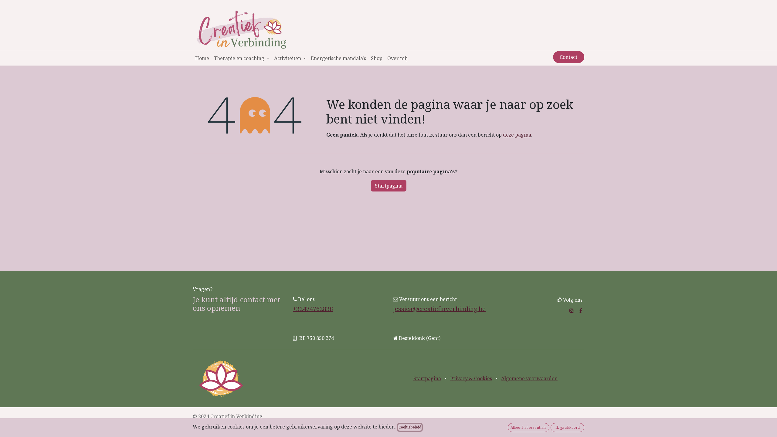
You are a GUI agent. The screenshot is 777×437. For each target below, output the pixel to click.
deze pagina (517, 134)
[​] (571, 310)
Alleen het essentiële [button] (529, 427)
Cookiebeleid (410, 427)
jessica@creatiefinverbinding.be (439, 309)
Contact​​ (568, 57)
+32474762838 (313, 309)
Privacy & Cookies (471, 378)
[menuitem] (202, 58)
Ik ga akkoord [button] (567, 427)
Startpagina (388, 185)
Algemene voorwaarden (529, 378)
